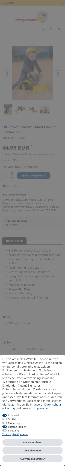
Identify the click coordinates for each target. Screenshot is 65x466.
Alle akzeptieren (32, 442)
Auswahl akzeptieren (32, 458)
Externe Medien (17, 426)
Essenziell (13, 415)
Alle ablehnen (32, 450)
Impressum (41, 408)
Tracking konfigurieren (15, 434)
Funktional (14, 430)
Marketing (14, 423)
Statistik (13, 419)
